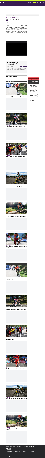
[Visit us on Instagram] (29, 2)
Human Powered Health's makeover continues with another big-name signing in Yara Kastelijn (33, 85)
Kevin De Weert (15, 76)
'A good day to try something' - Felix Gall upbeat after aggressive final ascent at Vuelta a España (34, 99)
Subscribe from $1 (33, 15)
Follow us (22, 25)
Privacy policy (24, 451)
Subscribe (34, 2)
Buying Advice (29, 4)
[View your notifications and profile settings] (40, 2)
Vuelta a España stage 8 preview (14, 15)
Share (8, 25)
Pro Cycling (7, 17)
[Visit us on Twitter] (28, 2)
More (37, 4)
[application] (16, 49)
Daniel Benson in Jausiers (14, 20)
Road (7, 76)
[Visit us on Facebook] (27, 2)
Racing (12, 4)
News (9, 4)
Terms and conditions (9, 451)
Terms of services (15, 68)
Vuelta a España (22, 15)
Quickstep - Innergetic (16, 17)
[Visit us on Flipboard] (31, 2)
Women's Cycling (17, 4)
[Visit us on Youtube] (30, 2)
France (10, 20)
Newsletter (26, 25)
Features (33, 4)
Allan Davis (10, 76)
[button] (43, 2)
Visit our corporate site (31, 446)
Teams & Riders (11, 17)
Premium (22, 4)
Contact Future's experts (17, 451)
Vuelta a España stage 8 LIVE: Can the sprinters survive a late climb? (34, 82)
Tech (25, 4)
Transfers (27, 15)
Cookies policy (32, 451)
